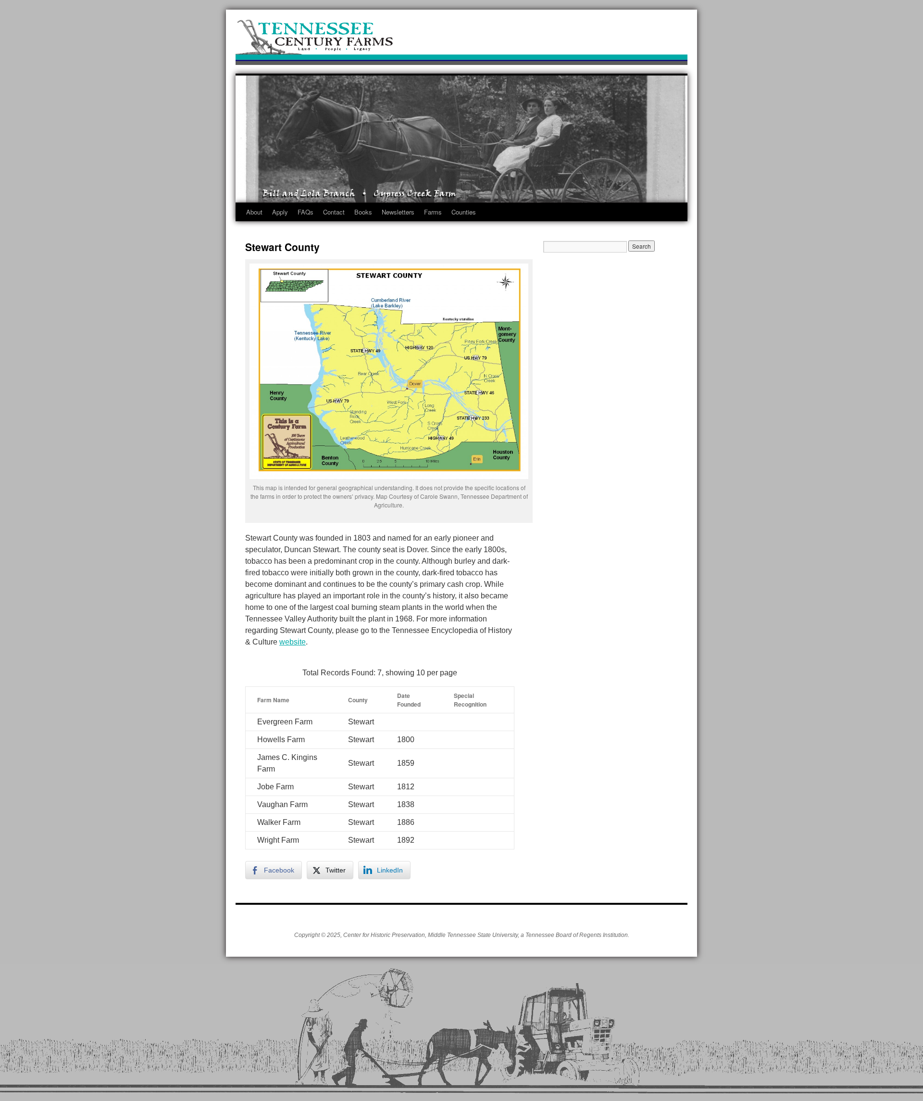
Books (363, 211)
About (254, 211)
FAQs (305, 211)
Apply (280, 211)
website (292, 642)
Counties (463, 211)
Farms (433, 211)
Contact (334, 211)
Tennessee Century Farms (461, 39)
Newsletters (398, 211)
